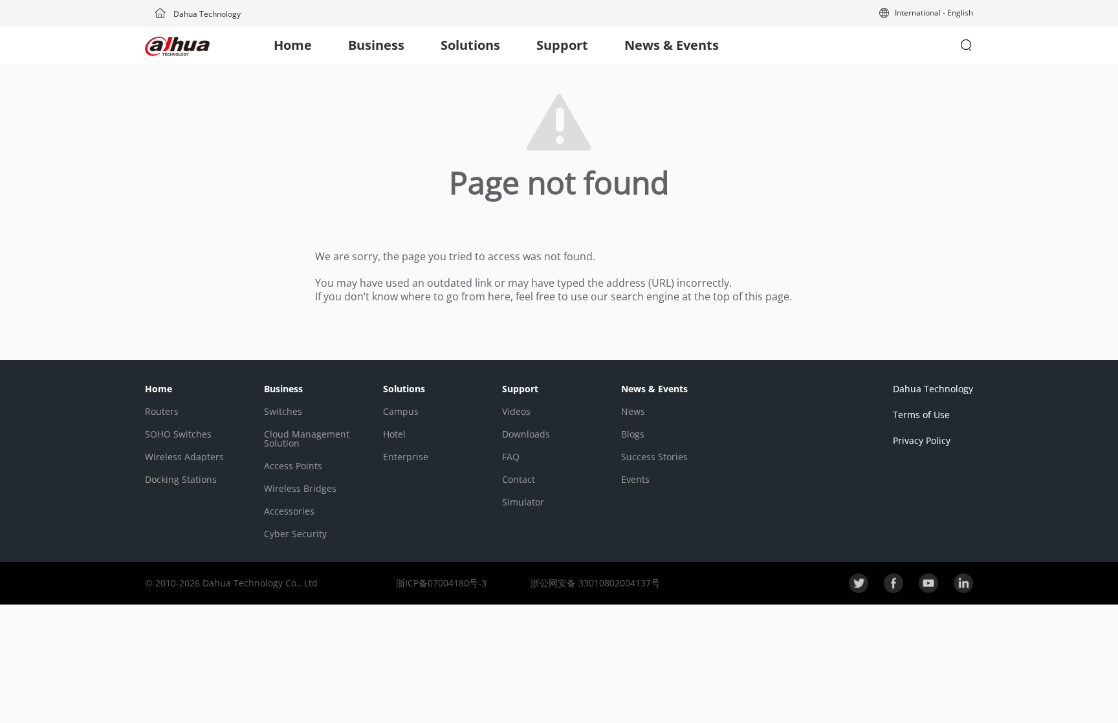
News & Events (671, 45)
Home (293, 45)
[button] (926, 13)
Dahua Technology (206, 13)
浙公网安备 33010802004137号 (594, 583)
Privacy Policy (921, 440)
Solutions (470, 45)
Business (376, 45)
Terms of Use (921, 414)
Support (562, 45)
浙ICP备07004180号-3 (441, 583)
